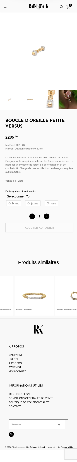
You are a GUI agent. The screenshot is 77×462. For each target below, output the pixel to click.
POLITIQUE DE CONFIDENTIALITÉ (29, 402)
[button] (13, 203)
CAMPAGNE (16, 355)
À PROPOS (15, 363)
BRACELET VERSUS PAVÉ (22, 309)
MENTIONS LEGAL (20, 394)
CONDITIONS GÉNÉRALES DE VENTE (31, 398)
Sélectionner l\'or (19, 196)
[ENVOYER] (59, 424)
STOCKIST (15, 367)
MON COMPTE (18, 371)
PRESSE (14, 359)
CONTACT (15, 406)
